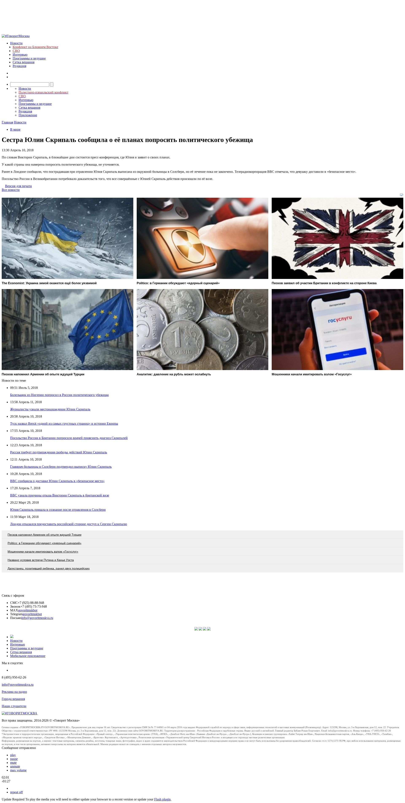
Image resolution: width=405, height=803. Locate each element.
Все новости (11, 190)
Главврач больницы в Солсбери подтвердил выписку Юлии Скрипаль (61, 466)
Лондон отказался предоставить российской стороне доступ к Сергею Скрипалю (68, 524)
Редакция (19, 66)
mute (13, 762)
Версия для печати (18, 186)
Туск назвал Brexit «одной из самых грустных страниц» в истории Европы (64, 423)
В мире (15, 129)
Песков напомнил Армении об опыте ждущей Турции (44, 534)
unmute (15, 766)
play (13, 755)
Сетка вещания (23, 62)
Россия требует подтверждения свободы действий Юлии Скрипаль (58, 452)
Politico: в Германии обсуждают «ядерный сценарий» (44, 543)
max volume (18, 770)
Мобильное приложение (27, 656)
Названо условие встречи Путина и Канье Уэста (41, 560)
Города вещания (13, 699)
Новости (16, 43)
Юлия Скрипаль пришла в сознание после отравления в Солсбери (58, 509)
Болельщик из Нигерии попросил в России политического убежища (59, 395)
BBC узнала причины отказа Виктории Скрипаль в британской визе (59, 495)
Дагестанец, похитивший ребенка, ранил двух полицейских (49, 568)
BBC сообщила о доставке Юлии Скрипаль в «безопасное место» (57, 481)
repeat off (16, 792)
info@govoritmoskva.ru (37, 618)
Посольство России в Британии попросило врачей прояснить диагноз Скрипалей (69, 438)
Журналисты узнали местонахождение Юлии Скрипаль (50, 409)
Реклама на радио (14, 692)
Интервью (20, 54)
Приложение (28, 115)
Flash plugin (162, 799)
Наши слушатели (14, 706)
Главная (7, 122)
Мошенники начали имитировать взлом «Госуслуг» (43, 551)
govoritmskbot (27, 610)
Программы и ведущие (29, 58)
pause (14, 759)
